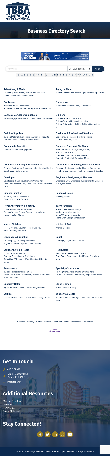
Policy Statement (11, 411)
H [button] (41, 75)
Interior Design (64, 206)
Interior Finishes (12, 224)
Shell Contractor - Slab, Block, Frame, (73, 150)
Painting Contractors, (84, 272)
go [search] (99, 69)
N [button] (57, 75)
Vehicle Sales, (73, 106)
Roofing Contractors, (65, 272)
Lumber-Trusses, (11, 140)
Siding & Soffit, (26, 140)
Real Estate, (61, 253)
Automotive (62, 102)
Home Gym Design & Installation (70, 218)
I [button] (44, 75)
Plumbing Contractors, (66, 171)
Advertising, (19, 93)
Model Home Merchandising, (69, 212)
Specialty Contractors (67, 268)
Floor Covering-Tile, (12, 231)
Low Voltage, (39, 212)
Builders (60, 115)
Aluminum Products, (40, 137)
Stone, (59, 287)
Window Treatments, (96, 297)
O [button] (60, 75)
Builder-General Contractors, (69, 118)
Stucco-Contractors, (65, 152)
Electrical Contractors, (66, 168)
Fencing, (60, 197)
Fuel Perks (86, 106)
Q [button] (66, 75)
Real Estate (62, 250)
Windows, (60, 297)
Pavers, (65, 287)
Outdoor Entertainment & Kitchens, (19, 256)
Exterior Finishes (13, 193)
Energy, (41, 297)
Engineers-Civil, (63, 181)
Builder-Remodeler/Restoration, (18, 272)
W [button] (84, 75)
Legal (59, 237)
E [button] (33, 75)
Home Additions (11, 277)
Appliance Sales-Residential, (16, 106)
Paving (73, 287)
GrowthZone (88, 452)
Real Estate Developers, (67, 256)
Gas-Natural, (17, 297)
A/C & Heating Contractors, (88, 168)
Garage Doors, (79, 297)
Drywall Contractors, (65, 275)
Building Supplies (13, 133)
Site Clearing (36, 243)
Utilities (8, 294)
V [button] (80, 75)
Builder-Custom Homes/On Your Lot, (72, 121)
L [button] (52, 75)
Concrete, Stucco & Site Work (72, 146)
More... (32, 96)
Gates (67, 197)
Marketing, (8, 93)
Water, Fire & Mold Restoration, (18, 275)
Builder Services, (84, 137)
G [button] (39, 75)
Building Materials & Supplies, (17, 137)
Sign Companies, (11, 287)
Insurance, (71, 137)
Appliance (9, 102)
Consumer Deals (60, 322)
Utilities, (7, 297)
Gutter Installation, (21, 197)
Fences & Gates (64, 193)
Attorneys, (60, 241)
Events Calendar (43, 322)
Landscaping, (10, 241)
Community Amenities (16, 146)
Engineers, (75, 181)
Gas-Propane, (30, 297)
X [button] (86, 75)
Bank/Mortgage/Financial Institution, (20, 118)
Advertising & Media (14, 89)
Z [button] (92, 75)
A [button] (21, 75)
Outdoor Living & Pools (16, 250)
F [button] (36, 75)
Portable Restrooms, (13, 168)
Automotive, (61, 106)
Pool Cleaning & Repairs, (36, 259)
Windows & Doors (65, 294)
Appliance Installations (41, 108)
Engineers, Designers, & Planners (74, 177)
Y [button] (89, 75)
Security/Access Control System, (18, 212)
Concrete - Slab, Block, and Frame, (72, 155)
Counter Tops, (24, 228)
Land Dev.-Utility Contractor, (39, 184)
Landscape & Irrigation (16, 237)
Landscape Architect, (26, 241)
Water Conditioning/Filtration (33, 287)
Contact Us (88, 322)
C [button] (27, 75)
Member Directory (12, 401)
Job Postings (75, 322)
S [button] (72, 75)
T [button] (75, 75)
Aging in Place (63, 89)
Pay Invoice (9, 408)
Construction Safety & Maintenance (23, 164)
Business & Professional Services (74, 133)
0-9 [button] (18, 75)
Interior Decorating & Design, (69, 209)
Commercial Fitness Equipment (18, 150)
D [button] (30, 75)
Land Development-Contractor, (29, 181)
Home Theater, (10, 215)
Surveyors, (60, 184)
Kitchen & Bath (64, 224)
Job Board (8, 404)
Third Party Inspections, (85, 275)
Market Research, (64, 140)
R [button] (69, 75)
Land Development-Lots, (15, 184)
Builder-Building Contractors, (87, 124)
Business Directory (25, 322)
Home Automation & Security (19, 206)
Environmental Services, (92, 181)
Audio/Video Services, (35, 93)
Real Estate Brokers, (77, 253)
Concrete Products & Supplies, (69, 158)
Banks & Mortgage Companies (20, 115)
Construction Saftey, (13, 171)
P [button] (63, 75)
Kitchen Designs (63, 228)
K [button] (49, 75)
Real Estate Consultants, (89, 256)
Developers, (9, 181)
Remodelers (10, 268)
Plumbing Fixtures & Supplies (90, 171)
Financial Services (45, 118)
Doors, (68, 297)
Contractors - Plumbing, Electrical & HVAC (79, 164)
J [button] (46, 75)
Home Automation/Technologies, (18, 209)
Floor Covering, (11, 228)
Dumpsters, (28, 168)
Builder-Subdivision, (65, 124)
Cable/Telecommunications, (16, 96)
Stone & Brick (63, 284)
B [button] (24, 75)
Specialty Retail (12, 284)
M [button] (55, 75)
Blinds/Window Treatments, (68, 215)
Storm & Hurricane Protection (17, 199)
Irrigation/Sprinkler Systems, (16, 243)
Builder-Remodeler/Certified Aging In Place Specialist (80, 93)
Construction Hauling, (44, 168)
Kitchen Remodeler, (42, 275)
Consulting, (61, 137)
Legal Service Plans (75, 241)
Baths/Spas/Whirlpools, (14, 259)
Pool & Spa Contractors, (14, 253)
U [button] (78, 75)
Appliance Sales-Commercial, (17, 108)
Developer (9, 177)
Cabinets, (36, 228)
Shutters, (8, 197)
